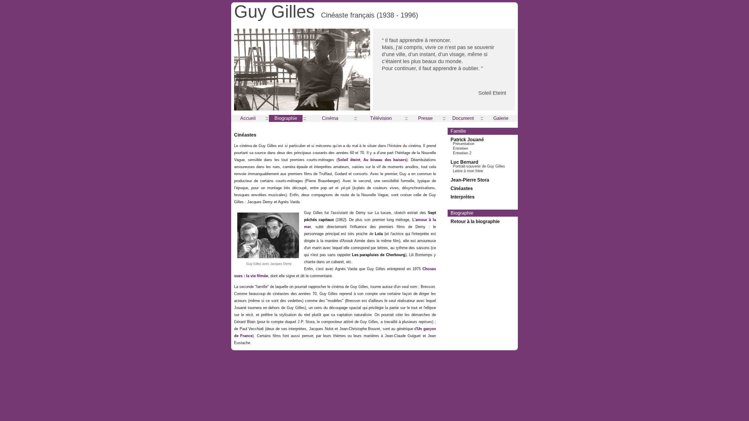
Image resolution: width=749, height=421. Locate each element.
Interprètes (463, 196)
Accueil (248, 118)
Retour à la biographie (475, 221)
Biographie (285, 118)
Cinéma (330, 118)
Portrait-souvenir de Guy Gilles (479, 166)
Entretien (460, 148)
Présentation (463, 144)
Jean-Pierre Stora (470, 179)
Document (463, 118)
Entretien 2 (462, 153)
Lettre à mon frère (468, 171)
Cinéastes (462, 188)
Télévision (381, 118)
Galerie (501, 118)
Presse (425, 118)
